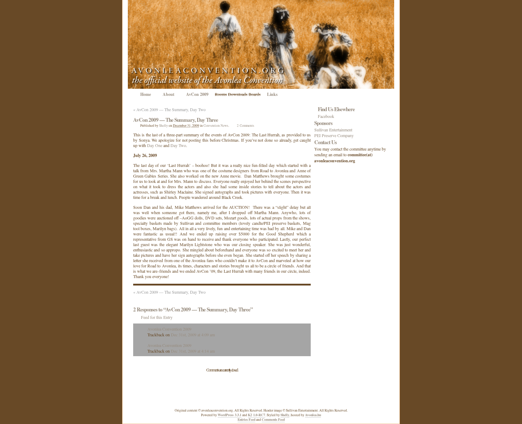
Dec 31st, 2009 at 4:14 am (193, 351)
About (168, 94)
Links (272, 94)
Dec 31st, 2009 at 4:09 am (193, 334)
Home (145, 94)
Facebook (326, 116)
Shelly (163, 125)
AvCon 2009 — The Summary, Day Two (169, 109)
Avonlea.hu (313, 414)
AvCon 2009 (197, 94)
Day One (154, 145)
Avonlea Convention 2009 (169, 329)
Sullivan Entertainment (333, 129)
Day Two (178, 145)
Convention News (215, 125)
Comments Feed (273, 419)
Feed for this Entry (157, 317)
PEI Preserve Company (334, 135)
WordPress (229, 414)
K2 (256, 414)
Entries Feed (246, 419)
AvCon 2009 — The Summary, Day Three (175, 120)
